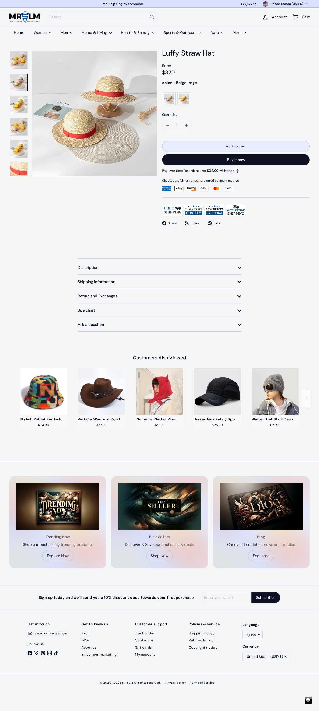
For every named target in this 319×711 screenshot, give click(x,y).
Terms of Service (202, 683)
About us (89, 647)
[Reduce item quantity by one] (167, 125)
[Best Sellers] (159, 506)
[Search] (152, 17)
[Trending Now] (57, 506)
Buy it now (236, 159)
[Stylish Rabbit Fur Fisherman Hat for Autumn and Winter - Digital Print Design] (44, 391)
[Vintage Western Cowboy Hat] (102, 391)
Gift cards (143, 647)
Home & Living (95, 32)
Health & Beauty (136, 32)
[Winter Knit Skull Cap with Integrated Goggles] (275, 391)
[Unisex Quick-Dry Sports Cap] (217, 391)
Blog (84, 633)
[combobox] (102, 17)
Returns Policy (201, 640)
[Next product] (306, 398)
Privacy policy (175, 683)
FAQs (85, 640)
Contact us (144, 640)
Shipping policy (202, 633)
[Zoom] (94, 113)
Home (19, 32)
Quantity (169, 114)
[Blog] (261, 506)
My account (145, 654)
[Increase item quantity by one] (186, 125)
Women (41, 32)
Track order (145, 633)
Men (64, 32)
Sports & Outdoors (181, 32)
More (237, 32)
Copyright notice (203, 647)
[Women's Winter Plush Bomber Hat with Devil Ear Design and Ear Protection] (159, 391)
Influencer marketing (99, 654)
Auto (215, 32)
